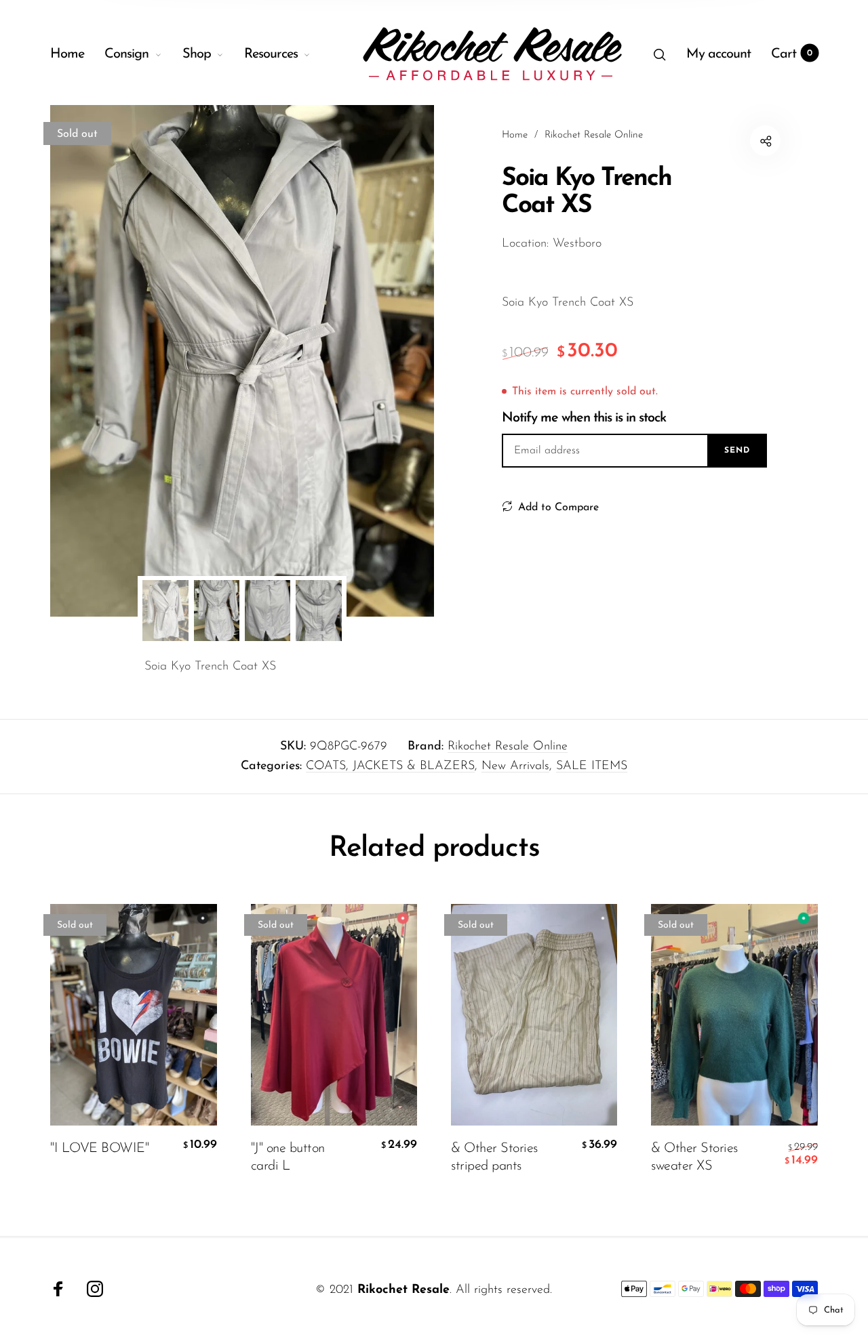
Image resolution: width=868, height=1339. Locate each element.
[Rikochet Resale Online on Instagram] (95, 1289)
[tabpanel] (242, 361)
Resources (271, 54)
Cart (791, 54)
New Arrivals (515, 766)
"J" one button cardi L (288, 1156)
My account (718, 54)
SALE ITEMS (591, 766)
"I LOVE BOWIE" (99, 1148)
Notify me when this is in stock (584, 418)
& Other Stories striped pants (494, 1156)
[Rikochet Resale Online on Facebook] (58, 1289)
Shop (196, 54)
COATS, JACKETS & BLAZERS (390, 766)
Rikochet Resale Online (508, 747)
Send (737, 451)
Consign (126, 54)
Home (67, 54)
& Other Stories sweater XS (694, 1156)
